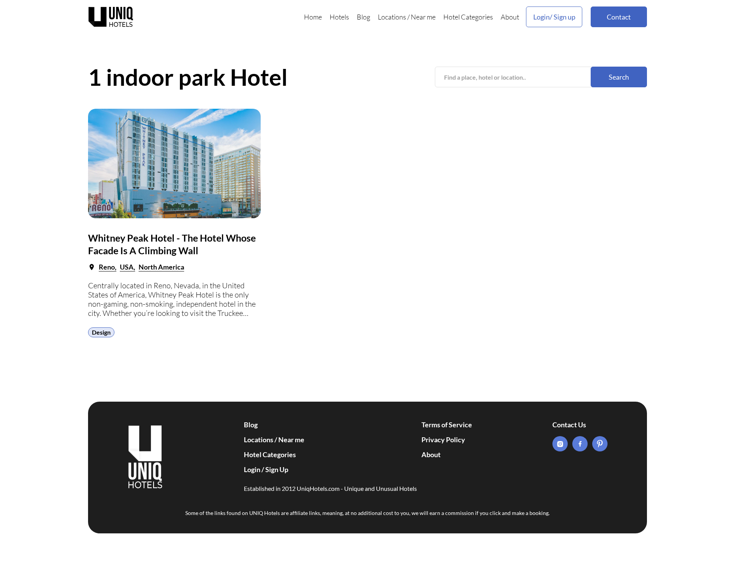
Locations (392, 17)
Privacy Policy (443, 439)
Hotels (339, 17)
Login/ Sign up (554, 17)
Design (101, 332)
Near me (423, 17)
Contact (619, 17)
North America (161, 267)
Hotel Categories (468, 17)
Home (313, 17)
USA (127, 267)
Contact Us (569, 424)
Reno (107, 267)
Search (619, 77)
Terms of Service (446, 424)
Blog (363, 17)
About (510, 17)
